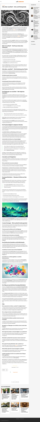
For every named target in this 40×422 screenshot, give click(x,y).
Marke (19, 36)
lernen (14, 29)
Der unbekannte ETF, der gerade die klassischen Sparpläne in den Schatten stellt (24, 395)
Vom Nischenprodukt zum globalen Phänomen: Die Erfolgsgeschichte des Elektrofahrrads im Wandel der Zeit (36, 23)
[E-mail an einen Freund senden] (15, 382)
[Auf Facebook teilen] (12, 382)
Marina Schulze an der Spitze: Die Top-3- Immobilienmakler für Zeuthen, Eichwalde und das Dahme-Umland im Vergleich (36, 10)
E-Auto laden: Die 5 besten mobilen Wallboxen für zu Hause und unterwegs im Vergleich (5, 410)
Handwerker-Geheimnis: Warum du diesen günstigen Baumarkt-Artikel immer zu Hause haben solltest (15, 396)
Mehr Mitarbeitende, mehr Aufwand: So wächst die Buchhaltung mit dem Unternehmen (36, 31)
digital (16, 345)
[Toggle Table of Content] (6, 370)
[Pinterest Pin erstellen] (16, 382)
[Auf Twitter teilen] (13, 382)
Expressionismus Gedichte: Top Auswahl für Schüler (15, 409)
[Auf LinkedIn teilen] (18, 382)
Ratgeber (3, 5)
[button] (38, 2)
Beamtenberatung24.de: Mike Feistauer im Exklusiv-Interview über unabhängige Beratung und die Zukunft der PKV (5, 396)
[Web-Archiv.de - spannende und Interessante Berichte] (20, 1)
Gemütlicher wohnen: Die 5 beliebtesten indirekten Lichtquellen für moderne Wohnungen (24, 410)
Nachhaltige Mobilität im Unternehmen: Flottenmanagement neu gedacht (37, 37)
